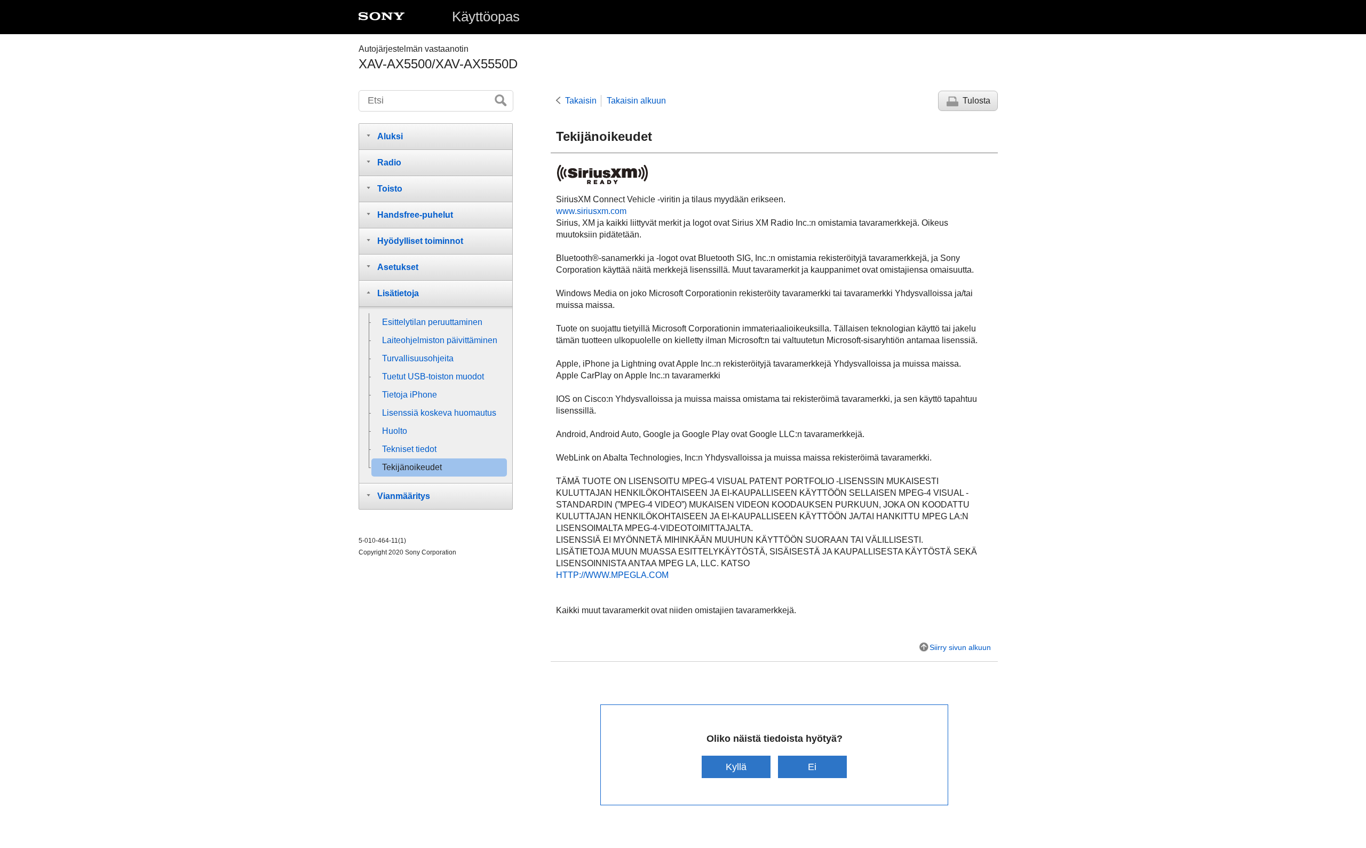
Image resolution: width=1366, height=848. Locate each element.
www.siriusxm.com (591, 211)
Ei (812, 766)
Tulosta (976, 100)
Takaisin (581, 100)
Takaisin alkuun (636, 100)
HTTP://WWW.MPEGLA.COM (612, 575)
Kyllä (736, 766)
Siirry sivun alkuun (960, 647)
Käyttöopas (486, 17)
